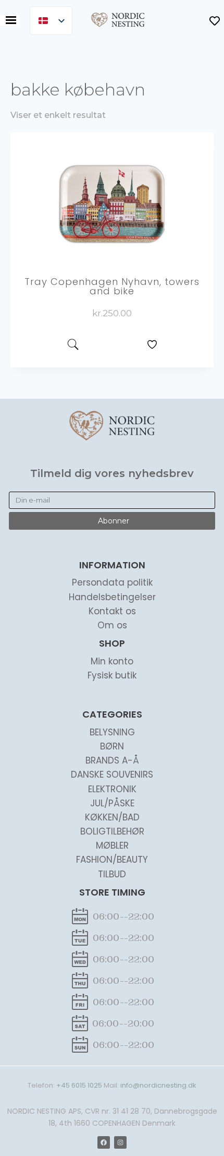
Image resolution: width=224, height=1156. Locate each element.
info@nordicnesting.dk (158, 1085)
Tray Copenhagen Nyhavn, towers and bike (112, 286)
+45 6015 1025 (79, 1085)
